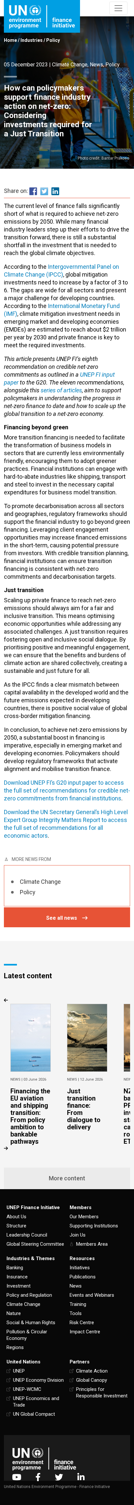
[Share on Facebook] (33, 191)
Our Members (84, 1217)
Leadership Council (27, 1235)
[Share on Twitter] (44, 191)
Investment (19, 1286)
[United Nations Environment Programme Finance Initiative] (44, 1458)
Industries (31, 40)
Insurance (17, 1277)
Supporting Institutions (94, 1226)
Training (78, 1304)
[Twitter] (59, 1477)
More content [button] (67, 1178)
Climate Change (69, 64)
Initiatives (80, 1268)
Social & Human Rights (31, 1322)
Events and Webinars (92, 1295)
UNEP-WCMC (27, 1389)
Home (10, 40)
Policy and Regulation (29, 1295)
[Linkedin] (81, 1477)
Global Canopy (91, 1380)
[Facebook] (38, 1477)
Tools (76, 1313)
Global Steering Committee (35, 1244)
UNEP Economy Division (38, 1380)
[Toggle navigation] (118, 8)
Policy (53, 40)
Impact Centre (85, 1332)
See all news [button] (61, 918)
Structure (16, 1226)
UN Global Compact (34, 1414)
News (96, 64)
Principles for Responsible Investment (101, 1392)
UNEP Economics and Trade (36, 1401)
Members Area (92, 1244)
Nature (14, 1313)
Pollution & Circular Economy (27, 1335)
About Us (16, 1217)
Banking (15, 1268)
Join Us (78, 1235)
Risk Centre (82, 1322)
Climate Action (92, 1371)
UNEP (19, 1371)
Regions (15, 1347)
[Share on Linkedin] (55, 191)
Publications (83, 1277)
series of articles (61, 390)
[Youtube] (16, 1477)
